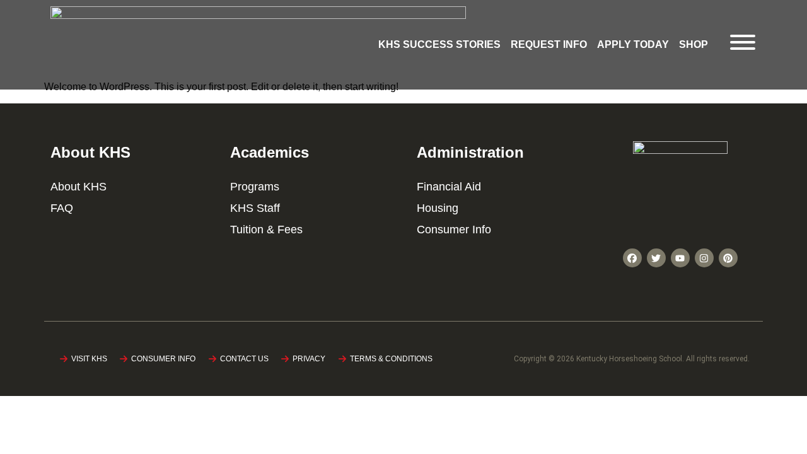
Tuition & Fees (266, 229)
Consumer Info (454, 229)
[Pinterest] (728, 257)
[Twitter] (656, 257)
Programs (254, 186)
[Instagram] (704, 257)
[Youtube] (680, 257)
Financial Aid (449, 186)
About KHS (78, 186)
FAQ (61, 208)
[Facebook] (632, 257)
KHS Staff (255, 208)
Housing (437, 208)
